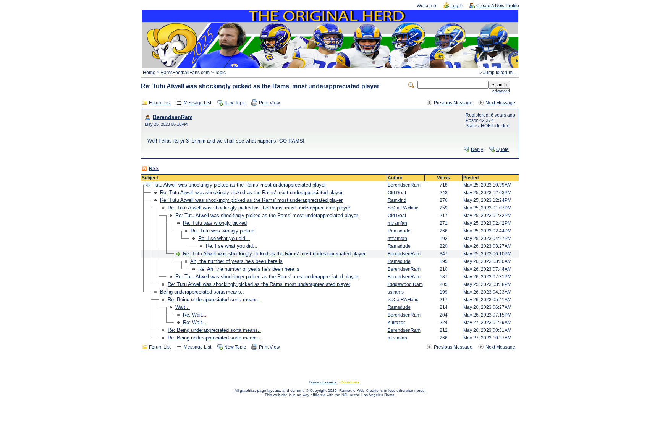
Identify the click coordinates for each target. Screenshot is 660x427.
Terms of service (323, 382)
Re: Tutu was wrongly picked (215, 223)
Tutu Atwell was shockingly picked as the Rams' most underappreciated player (239, 185)
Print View (269, 103)
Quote (502, 149)
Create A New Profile (497, 5)
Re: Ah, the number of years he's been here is (248, 269)
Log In (456, 5)
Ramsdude (399, 231)
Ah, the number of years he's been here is (236, 261)
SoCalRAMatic (403, 208)
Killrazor (396, 322)
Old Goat (397, 192)
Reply (477, 149)
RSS (154, 168)
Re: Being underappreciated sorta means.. (214, 299)
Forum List (160, 103)
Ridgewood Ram (405, 284)
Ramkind (397, 200)
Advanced (501, 91)
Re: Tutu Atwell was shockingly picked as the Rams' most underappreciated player (251, 192)
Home (149, 72)
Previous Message (453, 103)
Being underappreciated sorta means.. (202, 292)
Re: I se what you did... (224, 238)
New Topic (235, 103)
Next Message (500, 103)
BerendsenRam (172, 117)
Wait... (182, 307)
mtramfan (397, 223)
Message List (197, 103)
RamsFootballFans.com (185, 72)
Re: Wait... (195, 315)
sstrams (396, 292)
